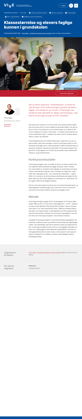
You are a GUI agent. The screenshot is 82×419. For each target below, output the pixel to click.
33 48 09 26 (7, 124)
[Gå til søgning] (71, 6)
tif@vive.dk (7, 126)
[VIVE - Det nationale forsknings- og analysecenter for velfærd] (18, 6)
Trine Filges (25, 33)
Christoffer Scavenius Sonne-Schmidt (40, 33)
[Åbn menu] (76, 6)
